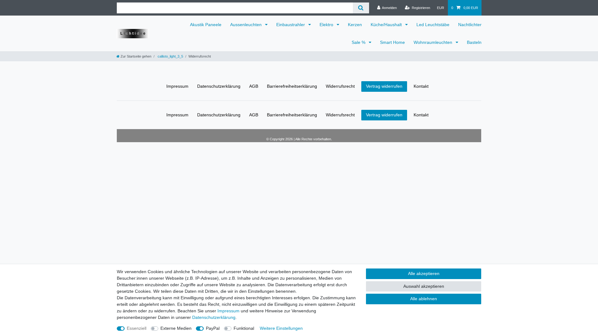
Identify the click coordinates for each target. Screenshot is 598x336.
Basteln (474, 42)
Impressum (177, 86)
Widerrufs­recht (340, 86)
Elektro (327, 24)
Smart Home (392, 42)
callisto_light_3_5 (170, 56)
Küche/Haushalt (387, 24)
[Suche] (361, 7)
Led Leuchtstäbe (432, 24)
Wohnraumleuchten (433, 42)
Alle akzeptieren (423, 273)
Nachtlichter (470, 24)
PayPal (213, 328)
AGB (253, 86)
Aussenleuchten (246, 24)
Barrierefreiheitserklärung (292, 86)
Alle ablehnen (423, 298)
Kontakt (421, 86)
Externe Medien (176, 328)
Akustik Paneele (205, 24)
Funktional (244, 328)
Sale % (359, 42)
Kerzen (355, 24)
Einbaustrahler (291, 24)
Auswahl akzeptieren (423, 286)
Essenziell (136, 328)
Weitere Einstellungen (281, 328)
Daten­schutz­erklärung (218, 86)
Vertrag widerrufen (384, 86)
